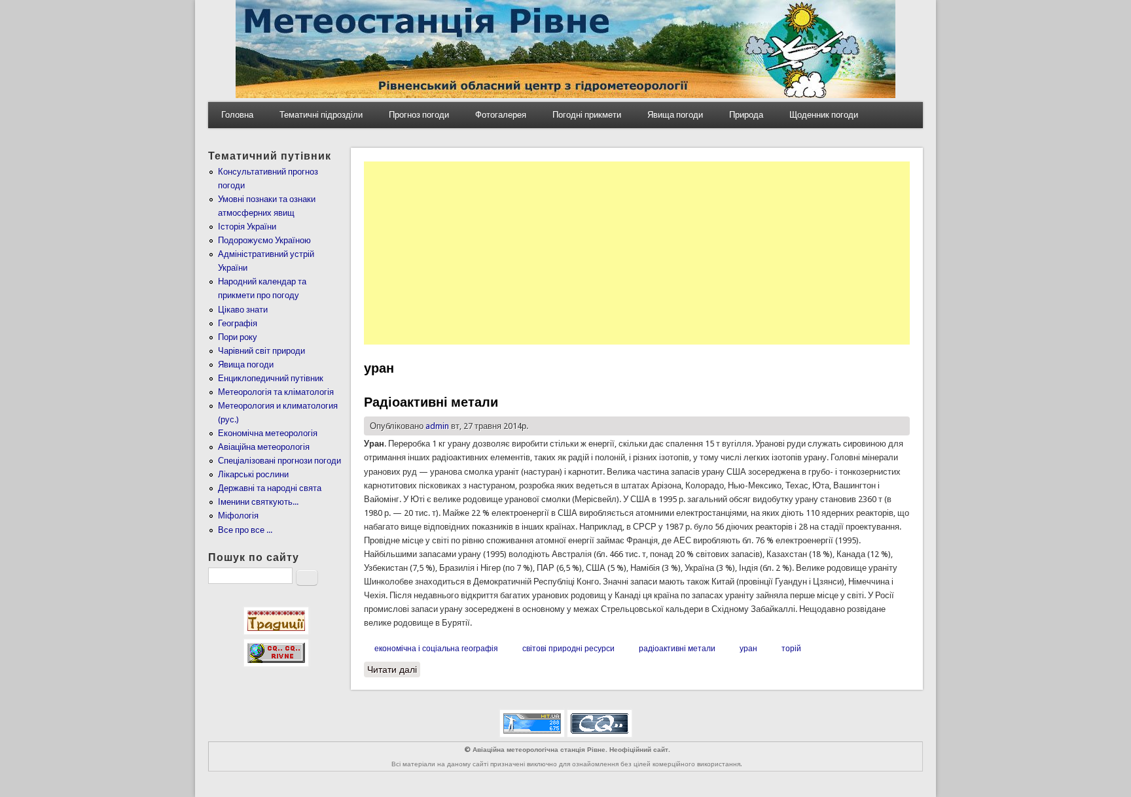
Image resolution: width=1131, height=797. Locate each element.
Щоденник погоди (823, 115)
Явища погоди (675, 115)
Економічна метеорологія (267, 433)
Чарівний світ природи (261, 351)
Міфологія (238, 515)
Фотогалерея (500, 115)
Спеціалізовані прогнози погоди (279, 461)
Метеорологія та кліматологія (276, 392)
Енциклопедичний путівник (270, 378)
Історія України (247, 226)
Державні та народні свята (269, 488)
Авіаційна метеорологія (264, 447)
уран (748, 648)
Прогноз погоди (419, 115)
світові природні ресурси (568, 648)
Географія (237, 323)
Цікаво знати (243, 309)
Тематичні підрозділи (321, 115)
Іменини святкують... (258, 502)
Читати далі (393, 669)
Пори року (237, 337)
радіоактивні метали (677, 648)
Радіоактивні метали (431, 402)
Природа (746, 115)
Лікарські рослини (253, 474)
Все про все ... (245, 530)
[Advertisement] (637, 253)
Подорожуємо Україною (264, 240)
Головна (237, 115)
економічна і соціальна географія (436, 648)
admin (437, 426)
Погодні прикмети (586, 115)
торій (791, 648)
